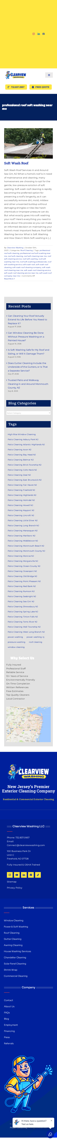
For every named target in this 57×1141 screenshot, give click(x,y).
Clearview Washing (15, 248)
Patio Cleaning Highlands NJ (22, 495)
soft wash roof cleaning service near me (21, 273)
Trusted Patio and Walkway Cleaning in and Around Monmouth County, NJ (28, 384)
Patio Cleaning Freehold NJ (21, 490)
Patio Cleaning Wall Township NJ (24, 627)
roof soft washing (30, 259)
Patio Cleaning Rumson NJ (21, 591)
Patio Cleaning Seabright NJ (22, 596)
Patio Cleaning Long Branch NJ (23, 525)
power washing (15, 637)
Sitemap (12, 881)
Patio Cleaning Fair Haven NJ (22, 485)
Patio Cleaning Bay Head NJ (22, 454)
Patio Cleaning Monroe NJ (21, 556)
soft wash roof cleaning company (26, 267)
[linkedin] (39, 34)
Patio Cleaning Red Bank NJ (22, 586)
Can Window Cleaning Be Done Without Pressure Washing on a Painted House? (26, 337)
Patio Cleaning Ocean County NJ (24, 566)
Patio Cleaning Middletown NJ (23, 541)
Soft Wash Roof (16, 163)
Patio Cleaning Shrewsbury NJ (23, 606)
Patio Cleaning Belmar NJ (21, 460)
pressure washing (16, 642)
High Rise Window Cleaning (22, 434)
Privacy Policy (14, 887)
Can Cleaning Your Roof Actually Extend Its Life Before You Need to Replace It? (27, 320)
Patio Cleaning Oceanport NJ (22, 571)
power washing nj (35, 637)
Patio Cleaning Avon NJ (19, 449)
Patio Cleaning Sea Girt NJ (21, 601)
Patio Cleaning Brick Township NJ (25, 465)
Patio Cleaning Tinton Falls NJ (23, 616)
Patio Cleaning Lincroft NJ (21, 515)
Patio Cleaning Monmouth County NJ (26, 551)
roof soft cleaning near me (35, 256)
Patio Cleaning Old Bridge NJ (22, 576)
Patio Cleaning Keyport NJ (21, 510)
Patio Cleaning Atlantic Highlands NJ (26, 444)
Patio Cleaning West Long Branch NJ (26, 632)
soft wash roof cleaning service (37, 270)
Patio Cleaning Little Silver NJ (22, 520)
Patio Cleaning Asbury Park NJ (23, 439)
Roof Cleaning (26, 250)
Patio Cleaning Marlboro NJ (21, 535)
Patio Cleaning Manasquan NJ (22, 530)
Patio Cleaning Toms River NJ (22, 622)
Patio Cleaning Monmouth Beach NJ (26, 546)
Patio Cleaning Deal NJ (19, 475)
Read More (8, 279)
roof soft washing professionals (33, 262)
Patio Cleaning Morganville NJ (23, 561)
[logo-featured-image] (16, 69)
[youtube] (17, 875)
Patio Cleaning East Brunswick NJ (25, 480)
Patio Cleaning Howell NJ (20, 505)
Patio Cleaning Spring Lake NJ (23, 611)
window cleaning (16, 647)
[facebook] (44, 34)
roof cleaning (35, 642)
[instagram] (34, 34)
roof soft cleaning (15, 256)
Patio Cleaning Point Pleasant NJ (24, 581)
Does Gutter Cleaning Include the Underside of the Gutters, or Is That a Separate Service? (28, 367)
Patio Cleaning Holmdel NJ (21, 500)
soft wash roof (29, 264)
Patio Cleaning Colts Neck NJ (22, 470)
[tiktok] (38, 875)
